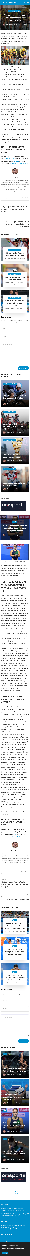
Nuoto (6, 1082)
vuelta (11, 198)
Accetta (5, 1253)
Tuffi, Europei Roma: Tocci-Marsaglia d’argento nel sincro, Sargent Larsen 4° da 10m (15, 925)
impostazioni (11, 1250)
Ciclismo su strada (14, 11)
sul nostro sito (9, 158)
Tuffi (14, 521)
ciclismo (16, 161)
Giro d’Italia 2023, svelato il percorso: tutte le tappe (12, 456)
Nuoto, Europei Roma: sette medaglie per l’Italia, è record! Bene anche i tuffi (13, 1097)
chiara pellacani (5, 871)
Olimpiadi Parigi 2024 (10, 383)
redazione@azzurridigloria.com (13, 1229)
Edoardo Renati (11, 258)
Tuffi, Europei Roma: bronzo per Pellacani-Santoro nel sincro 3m (14, 1070)
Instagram (24, 163)
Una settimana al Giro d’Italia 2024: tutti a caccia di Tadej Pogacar (13, 426)
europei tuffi (14, 871)
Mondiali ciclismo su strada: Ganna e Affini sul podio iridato (15, 303)
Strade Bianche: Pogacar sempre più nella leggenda (15, 254)
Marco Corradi (9, 24)
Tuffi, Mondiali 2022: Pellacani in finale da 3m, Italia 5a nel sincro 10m (14, 1153)
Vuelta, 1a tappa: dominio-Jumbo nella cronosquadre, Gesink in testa (15, 898)
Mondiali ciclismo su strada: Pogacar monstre (15, 278)
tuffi (15, 834)
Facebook (13, 163)
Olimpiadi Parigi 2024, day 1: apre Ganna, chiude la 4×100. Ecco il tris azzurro (15, 398)
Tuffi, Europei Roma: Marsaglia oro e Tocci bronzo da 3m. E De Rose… (15, 951)
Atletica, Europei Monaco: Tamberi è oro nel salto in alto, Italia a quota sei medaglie (14, 884)
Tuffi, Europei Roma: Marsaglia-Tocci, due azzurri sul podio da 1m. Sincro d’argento (15, 977)
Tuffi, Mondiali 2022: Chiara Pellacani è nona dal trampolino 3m (14, 1125)
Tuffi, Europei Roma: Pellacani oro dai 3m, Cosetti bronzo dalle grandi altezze (14, 209)
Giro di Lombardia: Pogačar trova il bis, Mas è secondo (14, 484)
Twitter (18, 163)
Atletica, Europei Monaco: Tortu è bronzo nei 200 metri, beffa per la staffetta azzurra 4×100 (17, 224)
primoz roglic (4, 198)
